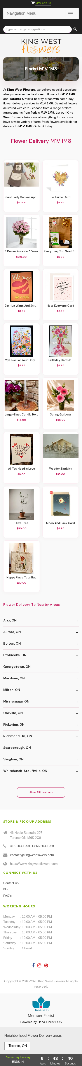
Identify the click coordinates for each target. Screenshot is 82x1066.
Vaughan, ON (13, 759)
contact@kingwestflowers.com (32, 855)
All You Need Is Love (21, 469)
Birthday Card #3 (60, 360)
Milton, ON (11, 690)
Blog (6, 889)
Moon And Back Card (60, 523)
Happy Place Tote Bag (22, 577)
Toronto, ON (18, 1046)
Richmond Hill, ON (17, 736)
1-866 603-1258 (42, 846)
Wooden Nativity (60, 469)
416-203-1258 (20, 846)
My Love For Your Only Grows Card (21, 360)
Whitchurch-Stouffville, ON (25, 771)
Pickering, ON (13, 724)
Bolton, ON (12, 643)
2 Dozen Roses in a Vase (21, 251)
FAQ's (7, 895)
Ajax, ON (10, 620)
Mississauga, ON (16, 701)
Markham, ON (14, 678)
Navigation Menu (21, 13)
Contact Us (11, 883)
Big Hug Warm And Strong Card (21, 306)
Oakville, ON (13, 713)
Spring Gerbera (60, 414)
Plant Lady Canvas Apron (21, 197)
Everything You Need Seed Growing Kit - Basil (60, 251)
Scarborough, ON (17, 748)
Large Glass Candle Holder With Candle (21, 414)
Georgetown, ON (17, 667)
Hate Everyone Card (60, 306)
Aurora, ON (12, 632)
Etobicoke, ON (14, 655)
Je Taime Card (60, 197)
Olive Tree (21, 523)
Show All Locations (41, 792)
